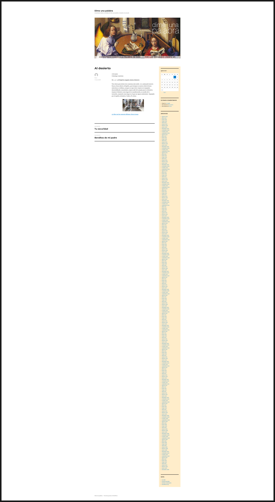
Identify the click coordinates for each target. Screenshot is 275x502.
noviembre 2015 (165, 309)
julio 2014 (164, 333)
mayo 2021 (164, 209)
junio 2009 (164, 424)
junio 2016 (164, 298)
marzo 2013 (164, 357)
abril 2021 (164, 211)
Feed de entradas (166, 481)
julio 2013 (164, 351)
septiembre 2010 (165, 402)
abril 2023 (164, 176)
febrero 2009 (165, 430)
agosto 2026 (165, 116)
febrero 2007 (165, 466)
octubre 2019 (165, 238)
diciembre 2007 (165, 451)
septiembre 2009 (166, 420)
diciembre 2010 (165, 397)
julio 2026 (164, 118)
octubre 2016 (165, 292)
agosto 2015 (164, 313)
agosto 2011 (164, 385)
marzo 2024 (164, 160)
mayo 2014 (164, 336)
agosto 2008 (165, 439)
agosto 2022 (165, 188)
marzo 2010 (164, 411)
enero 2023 (164, 181)
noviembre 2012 (165, 363)
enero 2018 (164, 269)
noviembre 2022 (165, 184)
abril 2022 (164, 194)
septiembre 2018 (165, 257)
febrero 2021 (165, 214)
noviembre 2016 (165, 290)
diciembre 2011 (165, 379)
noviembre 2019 (165, 236)
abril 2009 (164, 427)
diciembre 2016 (165, 289)
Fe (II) (170, 106)
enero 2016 (164, 306)
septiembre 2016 (166, 293)
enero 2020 (164, 233)
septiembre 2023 (166, 169)
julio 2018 (164, 260)
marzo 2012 (164, 375)
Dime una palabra (104, 11)
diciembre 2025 (165, 128)
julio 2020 (164, 224)
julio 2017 (164, 278)
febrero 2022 (165, 197)
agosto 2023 (164, 170)
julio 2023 (164, 172)
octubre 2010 (165, 400)
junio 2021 (164, 208)
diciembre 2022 (165, 182)
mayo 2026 (164, 121)
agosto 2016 (164, 295)
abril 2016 (164, 301)
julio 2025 (164, 136)
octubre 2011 (165, 382)
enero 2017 (164, 287)
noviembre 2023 (165, 166)
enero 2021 (164, 215)
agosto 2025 (165, 134)
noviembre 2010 (165, 399)
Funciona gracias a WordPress (111, 495)
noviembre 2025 (165, 130)
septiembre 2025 (166, 133)
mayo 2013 (164, 354)
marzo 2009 (164, 429)
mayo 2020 (164, 227)
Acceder (164, 480)
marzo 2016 (164, 303)
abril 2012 (164, 373)
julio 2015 (164, 315)
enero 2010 (164, 414)
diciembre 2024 (165, 146)
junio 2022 (164, 191)
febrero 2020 (165, 232)
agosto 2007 (165, 457)
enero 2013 (164, 360)
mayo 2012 (164, 372)
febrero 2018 (165, 268)
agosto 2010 (164, 403)
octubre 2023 (165, 167)
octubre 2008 (165, 436)
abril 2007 (164, 463)
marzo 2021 (164, 212)
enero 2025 (164, 145)
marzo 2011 (164, 393)
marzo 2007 (164, 465)
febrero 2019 (165, 250)
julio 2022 (164, 190)
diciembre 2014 (165, 325)
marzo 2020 (164, 230)
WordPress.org (165, 484)
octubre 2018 (165, 256)
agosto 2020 (165, 223)
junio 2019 (164, 244)
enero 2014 (164, 342)
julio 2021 (164, 206)
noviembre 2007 (165, 453)
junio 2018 (164, 262)
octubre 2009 (165, 418)
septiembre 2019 (166, 239)
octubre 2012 (165, 364)
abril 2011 (164, 391)
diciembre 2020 (165, 217)
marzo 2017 (164, 284)
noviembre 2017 (165, 272)
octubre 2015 (165, 310)
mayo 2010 (164, 408)
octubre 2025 (165, 131)
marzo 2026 (164, 124)
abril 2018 (164, 265)
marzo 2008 (164, 447)
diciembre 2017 (165, 271)
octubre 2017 (165, 274)
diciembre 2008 (165, 433)
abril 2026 (164, 122)
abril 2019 (164, 247)
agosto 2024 (165, 152)
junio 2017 (164, 280)
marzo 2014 (164, 339)
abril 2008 (164, 445)
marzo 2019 (164, 248)
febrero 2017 (165, 286)
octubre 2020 (165, 220)
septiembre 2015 (165, 312)
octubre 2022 (165, 185)
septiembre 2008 (166, 438)
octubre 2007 (165, 454)
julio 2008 (164, 441)
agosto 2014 (164, 331)
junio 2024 (164, 155)
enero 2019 (164, 251)
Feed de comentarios (166, 483)
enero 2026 (164, 127)
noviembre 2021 (165, 202)
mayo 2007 (164, 462)
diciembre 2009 (165, 415)
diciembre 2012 (165, 361)
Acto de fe (171, 104)
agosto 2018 (164, 259)
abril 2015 (164, 319)
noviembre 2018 (165, 254)
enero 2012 (164, 378)
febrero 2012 (165, 376)
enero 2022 (164, 199)
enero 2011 (164, 396)
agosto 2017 (164, 277)
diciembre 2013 (165, 343)
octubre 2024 (165, 149)
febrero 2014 (165, 340)
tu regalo (168, 103)
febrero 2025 (165, 143)
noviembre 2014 (165, 327)
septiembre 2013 (165, 348)
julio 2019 (164, 242)
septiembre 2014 (165, 330)
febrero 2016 (165, 304)
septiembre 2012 (165, 366)
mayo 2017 (164, 281)
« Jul (164, 92)
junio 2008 (164, 442)
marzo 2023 (164, 178)
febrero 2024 (165, 161)
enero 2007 (164, 468)
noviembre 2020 (165, 218)
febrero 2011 (165, 394)
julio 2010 (164, 405)
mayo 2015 (164, 318)
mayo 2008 (164, 444)
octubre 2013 (165, 346)
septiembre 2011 (165, 384)
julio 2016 (164, 296)
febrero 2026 (165, 125)
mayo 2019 (164, 245)
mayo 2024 (164, 157)
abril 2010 (164, 409)
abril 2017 (164, 283)
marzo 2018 (164, 266)
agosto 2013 (164, 349)
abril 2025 (164, 140)
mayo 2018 (164, 263)
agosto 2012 (164, 367)
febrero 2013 (165, 358)
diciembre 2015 (165, 307)
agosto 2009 (165, 421)
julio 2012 (164, 369)
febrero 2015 (165, 322)
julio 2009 (164, 423)
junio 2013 (164, 352)
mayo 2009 (164, 426)
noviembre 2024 (165, 148)
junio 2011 (164, 388)
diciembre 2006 (165, 469)
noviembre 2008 (165, 435)
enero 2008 (164, 450)
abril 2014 (164, 337)
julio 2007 (164, 459)
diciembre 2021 (165, 200)
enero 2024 (164, 163)
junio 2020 (164, 226)
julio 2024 (164, 154)
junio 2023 (164, 173)
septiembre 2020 (166, 221)
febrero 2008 (165, 448)
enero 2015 (164, 324)
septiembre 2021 (165, 205)
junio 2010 (164, 406)
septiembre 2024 (166, 151)
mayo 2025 (164, 139)
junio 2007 (164, 460)
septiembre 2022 (166, 187)
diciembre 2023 (165, 164)
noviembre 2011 (165, 381)
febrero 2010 (165, 412)
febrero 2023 (165, 179)
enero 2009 (164, 432)
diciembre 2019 (165, 235)
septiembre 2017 (165, 275)
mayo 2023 (164, 175)
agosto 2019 (164, 241)
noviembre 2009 (165, 417)
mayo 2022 (164, 193)
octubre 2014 (165, 328)
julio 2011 (164, 387)
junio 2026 (164, 119)
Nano (96, 77)
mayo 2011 (164, 390)
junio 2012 (164, 370)
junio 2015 (164, 316)
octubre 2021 (165, 203)
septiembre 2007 (166, 456)
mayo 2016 (164, 299)
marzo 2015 (164, 321)
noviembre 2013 (165, 345)
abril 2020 (164, 229)
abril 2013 (164, 355)
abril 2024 (164, 158)
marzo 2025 (164, 142)
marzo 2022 (164, 196)
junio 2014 (164, 334)
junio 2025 (164, 137)
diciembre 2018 (165, 253)
